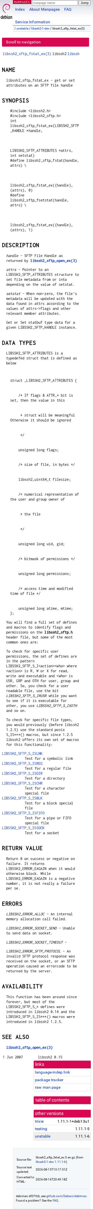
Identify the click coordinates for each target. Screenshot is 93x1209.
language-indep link (52, 1072)
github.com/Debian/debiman (66, 1196)
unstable (23, 28)
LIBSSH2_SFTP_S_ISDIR (22, 773)
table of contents (52, 1100)
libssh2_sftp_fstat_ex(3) (27, 54)
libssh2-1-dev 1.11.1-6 (51, 1162)
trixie (39, 1121)
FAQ (67, 9)
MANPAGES (22, 1)
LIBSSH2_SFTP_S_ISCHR (22, 783)
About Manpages (44, 9)
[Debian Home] (6, 10)
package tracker (49, 1080)
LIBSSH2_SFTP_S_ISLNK (22, 753)
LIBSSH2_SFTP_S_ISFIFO (23, 813)
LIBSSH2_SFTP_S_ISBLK (22, 798)
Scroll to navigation (23, 42)
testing (41, 1128)
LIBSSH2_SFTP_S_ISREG (22, 763)
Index (20, 9)
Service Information (32, 22)
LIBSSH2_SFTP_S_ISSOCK (23, 828)
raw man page (48, 1087)
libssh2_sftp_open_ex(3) (53, 260)
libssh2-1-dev (40, 28)
